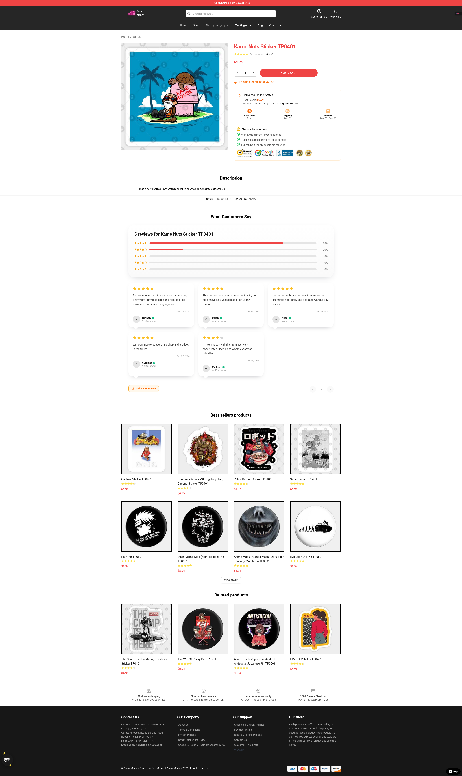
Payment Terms (243, 729)
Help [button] (455, 771)
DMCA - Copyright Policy (191, 739)
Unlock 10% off (7, 760)
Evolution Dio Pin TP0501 (306, 557)
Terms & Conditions (189, 729)
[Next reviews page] (330, 389)
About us (183, 724)
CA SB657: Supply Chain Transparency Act (201, 744)
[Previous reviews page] (313, 389)
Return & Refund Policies (248, 734)
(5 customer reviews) (261, 54)
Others (137, 36)
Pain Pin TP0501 (132, 557)
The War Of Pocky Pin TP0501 (197, 659)
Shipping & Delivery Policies (249, 724)
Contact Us (240, 739)
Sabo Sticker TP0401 (303, 479)
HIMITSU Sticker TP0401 (306, 659)
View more (231, 580)
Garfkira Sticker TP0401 (136, 479)
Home (125, 36)
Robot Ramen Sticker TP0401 (252, 479)
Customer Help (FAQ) (246, 744)
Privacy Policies (187, 734)
